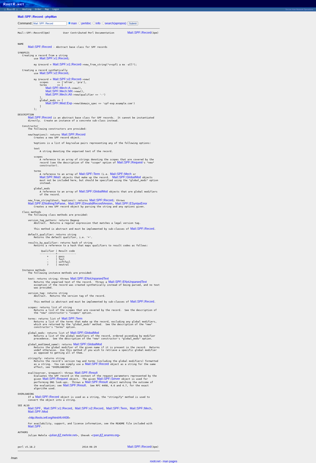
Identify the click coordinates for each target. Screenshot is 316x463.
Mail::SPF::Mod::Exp (59, 103)
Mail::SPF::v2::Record (54, 73)
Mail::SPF (34, 408)
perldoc (86, 23)
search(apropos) (115, 23)
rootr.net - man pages (163, 461)
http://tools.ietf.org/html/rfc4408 (49, 417)
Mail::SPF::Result (86, 372)
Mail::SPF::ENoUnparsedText (89, 278)
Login (55, 9)
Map (47, 9)
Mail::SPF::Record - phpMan (37, 16)
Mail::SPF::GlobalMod (126, 177)
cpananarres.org (106, 435)
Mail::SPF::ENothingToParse (46, 203)
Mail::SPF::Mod (50, 177)
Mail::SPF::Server (108, 378)
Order (38, 9)
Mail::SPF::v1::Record (54, 58)
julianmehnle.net (63, 435)
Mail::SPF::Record (139, 32)
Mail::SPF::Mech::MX (59, 91)
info (98, 23)
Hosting (26, 9)
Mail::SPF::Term (89, 173)
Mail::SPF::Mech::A (58, 87)
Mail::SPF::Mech (120, 173)
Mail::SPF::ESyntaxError (131, 203)
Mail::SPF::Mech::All (59, 94)
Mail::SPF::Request (129, 162)
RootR (11, 9)
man (74, 23)
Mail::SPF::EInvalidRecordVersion (90, 203)
